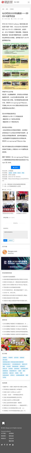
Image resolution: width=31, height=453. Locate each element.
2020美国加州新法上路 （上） (16, 408)
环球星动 (6, 389)
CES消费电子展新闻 (9, 323)
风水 (5, 402)
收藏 (5, 189)
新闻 (7, 9)
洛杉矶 (10, 172)
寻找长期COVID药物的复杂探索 (11, 287)
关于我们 (3, 433)
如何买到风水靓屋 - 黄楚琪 (14, 402)
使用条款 (11, 433)
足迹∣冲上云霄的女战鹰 (13, 400)
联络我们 (3, 436)
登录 (5, 240)
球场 (23, 172)
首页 (3, 9)
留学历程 (6, 405)
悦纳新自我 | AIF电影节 (15, 389)
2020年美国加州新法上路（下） (17, 410)
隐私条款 (11, 436)
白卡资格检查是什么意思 (14, 186)
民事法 (5, 408)
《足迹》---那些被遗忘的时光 (15, 394)
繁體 (18, 2)
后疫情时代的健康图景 (9, 276)
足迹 (5, 392)
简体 (15, 2)
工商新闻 (12, 9)
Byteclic (9, 431)
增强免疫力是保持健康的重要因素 (16, 184)
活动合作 (11, 438)
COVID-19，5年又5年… (9, 292)
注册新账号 (11, 240)
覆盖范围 (11, 441)
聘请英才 (3, 438)
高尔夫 (19, 172)
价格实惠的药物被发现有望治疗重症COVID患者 (16, 279)
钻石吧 (14, 172)
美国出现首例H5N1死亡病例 (11, 298)
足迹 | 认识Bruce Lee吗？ (14, 392)
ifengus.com (12, 251)
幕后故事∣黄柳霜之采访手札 (14, 397)
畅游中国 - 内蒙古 (8, 386)
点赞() (16, 167)
